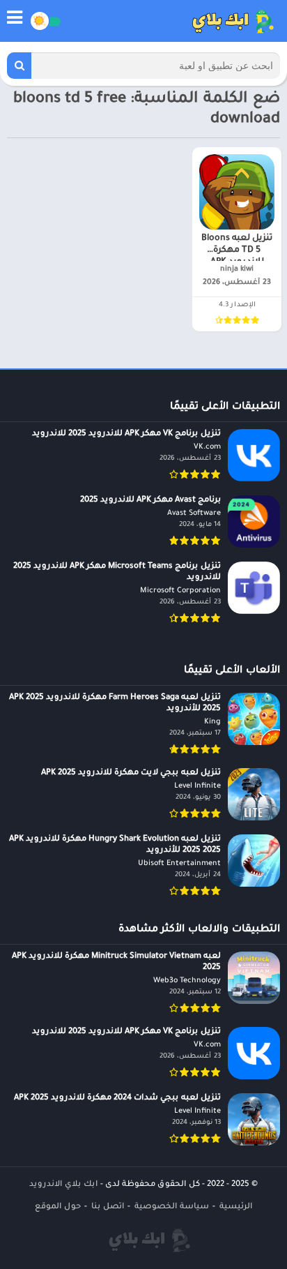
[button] (19, 65)
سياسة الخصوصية (171, 1207)
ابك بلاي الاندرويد (63, 1184)
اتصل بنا (107, 1207)
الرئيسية (235, 1207)
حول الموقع (58, 1207)
